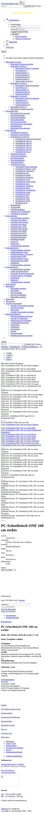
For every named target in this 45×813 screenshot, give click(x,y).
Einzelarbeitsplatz (17, 158)
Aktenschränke (11, 216)
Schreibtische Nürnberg (24, 186)
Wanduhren (15, 327)
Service (8, 750)
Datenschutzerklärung (14, 752)
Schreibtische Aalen (22, 192)
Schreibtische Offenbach (24, 171)
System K (14, 241)
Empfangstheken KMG (19, 261)
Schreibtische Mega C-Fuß (25, 169)
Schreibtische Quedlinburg (25, 190)
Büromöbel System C (19, 107)
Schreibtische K (21, 100)
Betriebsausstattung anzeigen (21, 316)
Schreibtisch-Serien (18, 165)
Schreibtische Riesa (22, 188)
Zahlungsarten (11, 746)
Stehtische (14, 280)
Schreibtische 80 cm (23, 152)
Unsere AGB (11, 743)
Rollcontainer (11, 284)
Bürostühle (10, 286)
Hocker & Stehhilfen (18, 295)
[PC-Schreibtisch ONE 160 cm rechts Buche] (18, 434)
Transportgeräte (16, 333)
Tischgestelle (15, 207)
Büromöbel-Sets (12, 111)
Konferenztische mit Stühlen (21, 124)
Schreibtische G (21, 71)
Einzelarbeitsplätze (18, 115)
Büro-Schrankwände (18, 122)
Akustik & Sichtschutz (19, 318)
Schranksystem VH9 (18, 227)
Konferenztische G (22, 75)
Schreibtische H (21, 88)
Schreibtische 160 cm (23, 145)
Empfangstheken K (22, 105)
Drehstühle (15, 291)
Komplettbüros (16, 126)
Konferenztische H (22, 92)
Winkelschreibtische (18, 154)
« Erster (9, 353)
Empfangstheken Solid (19, 252)
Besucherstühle (16, 293)
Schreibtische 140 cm (23, 147)
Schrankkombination (18, 237)
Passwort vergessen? (23, 39)
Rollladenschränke (18, 239)
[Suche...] (30, 6)
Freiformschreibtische (19, 156)
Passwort (14, 29)
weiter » (9, 357)
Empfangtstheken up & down (22, 254)
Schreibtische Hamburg (24, 177)
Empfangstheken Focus (19, 259)
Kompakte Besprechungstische (22, 274)
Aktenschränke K (22, 103)
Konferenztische (12, 267)
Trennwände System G (24, 81)
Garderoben (15, 325)
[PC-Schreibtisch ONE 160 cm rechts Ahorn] (18, 437)
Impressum (10, 741)
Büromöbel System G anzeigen (27, 68)
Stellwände (15, 310)
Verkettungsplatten (18, 209)
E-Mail (13, 27)
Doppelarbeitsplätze (18, 118)
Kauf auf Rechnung (8, 770)
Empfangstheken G (22, 77)
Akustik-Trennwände (14, 303)
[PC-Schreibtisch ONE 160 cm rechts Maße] (18, 428)
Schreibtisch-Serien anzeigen (26, 167)
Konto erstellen (21, 36)
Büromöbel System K (19, 96)
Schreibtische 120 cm (23, 150)
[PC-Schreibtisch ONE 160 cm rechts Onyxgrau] (20, 443)
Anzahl (3, 604)
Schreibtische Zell (22, 173)
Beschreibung (11, 616)
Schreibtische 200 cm (23, 141)
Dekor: (3, 568)
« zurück (9, 355)
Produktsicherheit (12, 618)
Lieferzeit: (5, 540)
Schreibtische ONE (22, 201)
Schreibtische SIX (22, 197)
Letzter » (9, 359)
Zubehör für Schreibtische (20, 212)
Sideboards (15, 244)
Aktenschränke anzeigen (20, 218)
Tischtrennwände (17, 308)
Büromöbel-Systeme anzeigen (22, 64)
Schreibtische (11, 130)
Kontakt (3, 705)
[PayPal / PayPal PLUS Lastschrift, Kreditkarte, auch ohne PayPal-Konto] (10, 786)
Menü (4, 52)
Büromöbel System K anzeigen (27, 98)
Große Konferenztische (19, 271)
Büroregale (10, 299)
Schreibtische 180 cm (23, 143)
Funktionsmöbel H (22, 94)
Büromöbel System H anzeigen (27, 86)
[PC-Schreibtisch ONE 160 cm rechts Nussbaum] (20, 441)
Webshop (4, 809)
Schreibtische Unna (22, 180)
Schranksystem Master (19, 229)
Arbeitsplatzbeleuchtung (20, 323)
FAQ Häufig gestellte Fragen (11, 709)
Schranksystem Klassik (19, 222)
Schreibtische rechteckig (20, 137)
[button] (12, 20)
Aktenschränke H (22, 90)
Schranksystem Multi (19, 231)
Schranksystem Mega (19, 220)
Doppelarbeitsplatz (18, 160)
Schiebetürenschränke (19, 235)
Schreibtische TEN (22, 199)
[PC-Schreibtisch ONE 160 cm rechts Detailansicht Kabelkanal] (22, 432)
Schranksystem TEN (18, 233)
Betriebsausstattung (13, 314)
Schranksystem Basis (19, 224)
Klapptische (15, 278)
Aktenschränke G (22, 73)
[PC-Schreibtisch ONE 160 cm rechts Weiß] (18, 439)
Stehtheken (15, 263)
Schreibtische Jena (22, 184)
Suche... (39, 6)
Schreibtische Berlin (23, 175)
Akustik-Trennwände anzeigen (22, 306)
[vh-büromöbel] (10, 3)
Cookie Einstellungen (14, 756)
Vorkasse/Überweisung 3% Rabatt (12, 764)
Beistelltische (16, 205)
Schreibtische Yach (22, 194)
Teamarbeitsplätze (17, 120)
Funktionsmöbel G (22, 79)
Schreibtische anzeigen (19, 133)
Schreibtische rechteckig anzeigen (28, 139)
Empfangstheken (12, 248)
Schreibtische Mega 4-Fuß (25, 182)
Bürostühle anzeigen (18, 288)
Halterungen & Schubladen (21, 321)
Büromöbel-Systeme (13, 62)
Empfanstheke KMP (18, 256)
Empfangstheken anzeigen (20, 250)
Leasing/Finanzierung (8, 772)
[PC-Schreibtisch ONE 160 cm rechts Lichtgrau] (20, 425)
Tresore (13, 331)
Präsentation (15, 329)
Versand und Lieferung (14, 748)
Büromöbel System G (19, 66)
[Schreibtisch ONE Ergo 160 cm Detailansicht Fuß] (21, 445)
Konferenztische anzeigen (20, 269)
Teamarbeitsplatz (17, 162)
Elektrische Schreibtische (20, 135)
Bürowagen (10, 301)
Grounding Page (6, 733)
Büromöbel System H (19, 83)
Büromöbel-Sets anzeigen (20, 113)
